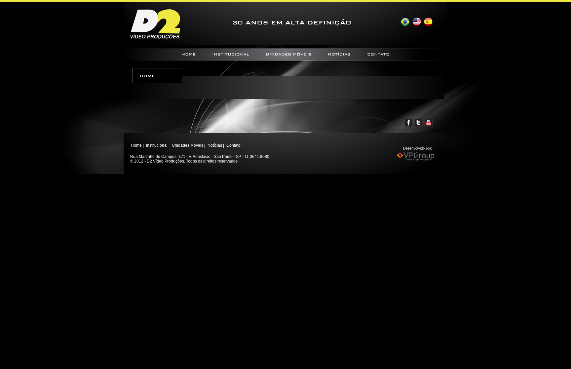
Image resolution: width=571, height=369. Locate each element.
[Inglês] (416, 21)
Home (188, 54)
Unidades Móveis (288, 54)
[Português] (405, 21)
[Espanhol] (428, 21)
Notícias (339, 54)
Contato (378, 54)
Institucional (230, 54)
